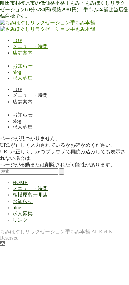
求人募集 (23, 78)
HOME (20, 182)
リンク (20, 220)
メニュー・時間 (30, 46)
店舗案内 (23, 52)
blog (17, 72)
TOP (17, 40)
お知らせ (23, 66)
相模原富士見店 (30, 194)
